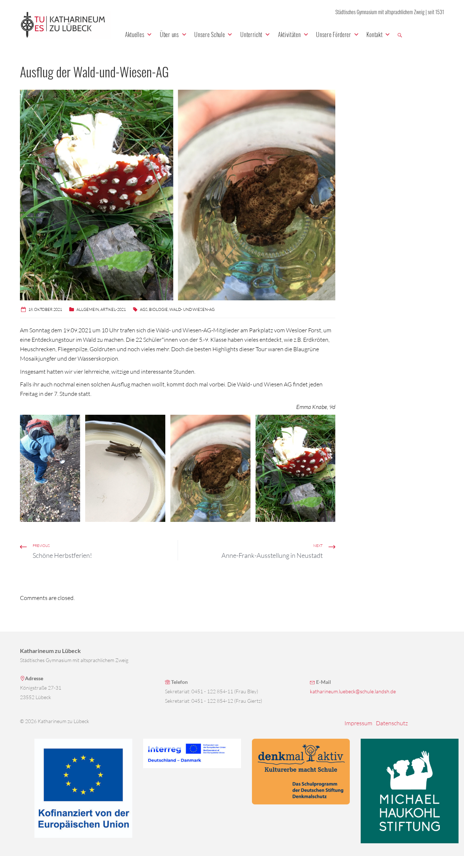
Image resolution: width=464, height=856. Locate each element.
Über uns (169, 34)
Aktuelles (134, 34)
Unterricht (251, 34)
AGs (144, 309)
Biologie (158, 309)
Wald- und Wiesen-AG (192, 309)
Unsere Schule (209, 34)
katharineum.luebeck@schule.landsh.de (353, 691)
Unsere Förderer (333, 34)
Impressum (358, 723)
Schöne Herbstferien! (62, 555)
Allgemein (87, 309)
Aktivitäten (289, 34)
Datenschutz (392, 723)
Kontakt (374, 34)
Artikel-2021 (113, 309)
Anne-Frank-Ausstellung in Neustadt (272, 555)
